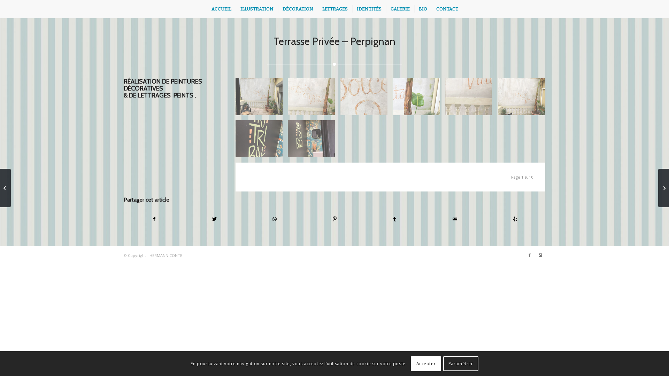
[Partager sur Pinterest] (335, 219)
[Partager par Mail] (455, 219)
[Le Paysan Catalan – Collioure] (663, 188)
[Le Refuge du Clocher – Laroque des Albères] (5, 188)
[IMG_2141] (366, 99)
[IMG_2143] (471, 99)
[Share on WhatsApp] (275, 219)
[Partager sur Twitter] (215, 219)
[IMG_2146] (314, 141)
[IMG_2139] (524, 99)
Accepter (426, 364)
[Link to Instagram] (540, 255)
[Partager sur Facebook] (154, 219)
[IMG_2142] (419, 99)
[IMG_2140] (314, 99)
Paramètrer (460, 364)
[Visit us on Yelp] (515, 219)
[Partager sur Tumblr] (395, 219)
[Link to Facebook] (529, 255)
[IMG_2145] (262, 141)
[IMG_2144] (262, 99)
